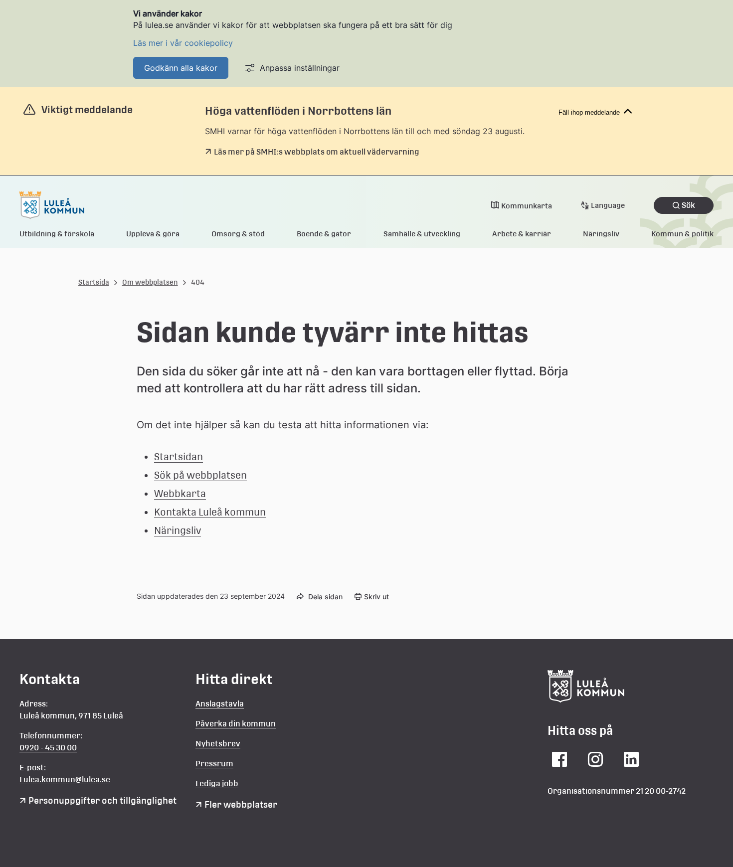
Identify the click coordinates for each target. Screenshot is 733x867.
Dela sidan (325, 596)
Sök (688, 205)
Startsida (93, 282)
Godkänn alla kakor (180, 68)
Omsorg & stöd (238, 233)
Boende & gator (324, 233)
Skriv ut (376, 596)
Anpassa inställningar (300, 68)
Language (608, 205)
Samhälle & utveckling (421, 233)
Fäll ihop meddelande (589, 112)
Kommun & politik (682, 233)
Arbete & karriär (521, 233)
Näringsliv (601, 233)
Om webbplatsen (150, 282)
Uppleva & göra (153, 233)
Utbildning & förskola (56, 233)
